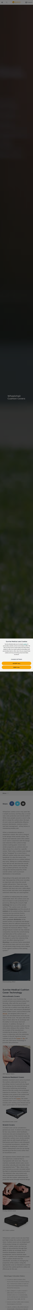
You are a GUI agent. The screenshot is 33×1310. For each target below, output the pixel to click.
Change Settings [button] (16, 659)
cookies (25, 644)
